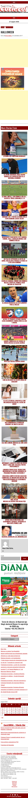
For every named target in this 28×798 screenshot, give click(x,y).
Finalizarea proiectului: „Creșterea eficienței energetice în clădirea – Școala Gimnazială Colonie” (13, 676)
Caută (2, 556)
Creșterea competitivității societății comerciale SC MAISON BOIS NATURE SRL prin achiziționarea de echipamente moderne (14, 478)
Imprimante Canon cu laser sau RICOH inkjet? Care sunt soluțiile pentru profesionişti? (14, 464)
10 (2, 709)
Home (2, 27)
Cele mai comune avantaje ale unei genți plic (14, 443)
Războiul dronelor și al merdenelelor (14, 537)
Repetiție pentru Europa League (14, 361)
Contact (14, 785)
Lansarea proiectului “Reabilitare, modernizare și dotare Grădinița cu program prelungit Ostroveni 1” (14, 471)
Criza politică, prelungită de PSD (9, 742)
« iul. (2, 717)
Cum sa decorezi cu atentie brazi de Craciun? (14, 381)
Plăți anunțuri (14, 786)
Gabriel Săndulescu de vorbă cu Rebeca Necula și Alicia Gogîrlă (14, 342)
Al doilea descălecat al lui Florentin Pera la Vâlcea (14, 304)
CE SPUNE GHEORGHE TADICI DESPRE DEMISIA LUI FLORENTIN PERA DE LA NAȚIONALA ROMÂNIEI (14, 176)
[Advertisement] (14, 53)
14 (19, 709)
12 (11, 709)
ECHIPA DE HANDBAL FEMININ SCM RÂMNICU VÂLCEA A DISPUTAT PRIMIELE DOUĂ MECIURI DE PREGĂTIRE (14, 282)
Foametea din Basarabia (7, 745)
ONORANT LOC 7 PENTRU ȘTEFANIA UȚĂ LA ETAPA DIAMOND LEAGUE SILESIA (14, 218)
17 (2, 711)
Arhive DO (14, 784)
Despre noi (14, 781)
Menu (14, 2)
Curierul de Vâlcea (16, 796)
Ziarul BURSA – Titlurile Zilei (14, 725)
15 (22, 709)
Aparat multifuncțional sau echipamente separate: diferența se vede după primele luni (14, 521)
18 (6, 711)
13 (15, 709)
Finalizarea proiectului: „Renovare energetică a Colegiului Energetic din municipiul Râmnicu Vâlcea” (13, 683)
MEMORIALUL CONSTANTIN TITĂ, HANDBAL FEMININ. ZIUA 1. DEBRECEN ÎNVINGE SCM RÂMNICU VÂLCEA (14, 238)
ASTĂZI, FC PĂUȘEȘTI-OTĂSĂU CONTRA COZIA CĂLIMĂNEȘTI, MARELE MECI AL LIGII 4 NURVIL (14, 321)
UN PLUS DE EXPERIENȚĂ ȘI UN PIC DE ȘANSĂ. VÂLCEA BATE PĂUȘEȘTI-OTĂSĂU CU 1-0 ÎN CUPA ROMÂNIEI (14, 260)
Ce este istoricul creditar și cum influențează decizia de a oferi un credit (14, 402)
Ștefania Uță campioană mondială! (14, 156)
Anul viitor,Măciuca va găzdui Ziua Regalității (14, 500)
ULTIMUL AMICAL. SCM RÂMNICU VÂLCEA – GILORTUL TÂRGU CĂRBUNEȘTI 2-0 (14, 197)
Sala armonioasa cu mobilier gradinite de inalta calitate (14, 423)
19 (11, 711)
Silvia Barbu (8, 35)
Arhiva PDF (14, 782)
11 (6, 709)
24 (2, 713)
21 (19, 711)
